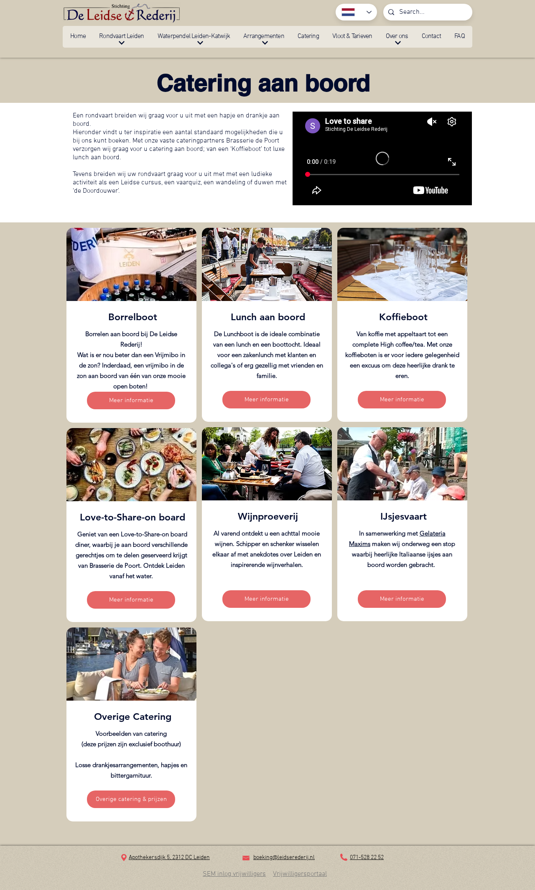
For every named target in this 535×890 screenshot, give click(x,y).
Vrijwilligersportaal (300, 874)
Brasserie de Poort (252, 141)
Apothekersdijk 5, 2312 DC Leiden (169, 857)
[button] (121, 37)
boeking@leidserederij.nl (284, 857)
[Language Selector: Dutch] (356, 12)
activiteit (86, 183)
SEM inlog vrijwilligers (234, 874)
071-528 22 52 (367, 857)
